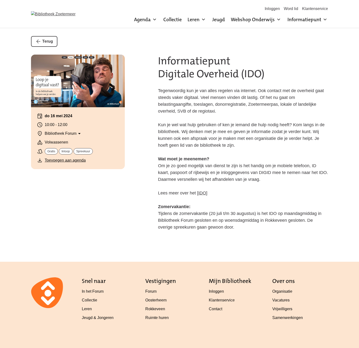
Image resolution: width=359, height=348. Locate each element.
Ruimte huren (157, 318)
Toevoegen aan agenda (65, 160)
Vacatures (281, 300)
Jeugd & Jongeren (98, 318)
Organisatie (282, 291)
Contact (215, 309)
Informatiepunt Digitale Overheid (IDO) (211, 67)
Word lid (291, 9)
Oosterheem (156, 300)
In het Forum (93, 291)
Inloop (66, 151)
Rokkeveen (155, 309)
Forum (151, 291)
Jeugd (218, 19)
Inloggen (272, 9)
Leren (87, 309)
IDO (202, 193)
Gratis (51, 151)
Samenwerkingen (287, 318)
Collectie (172, 19)
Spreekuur (83, 151)
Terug (47, 41)
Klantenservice (315, 9)
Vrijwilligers (282, 309)
